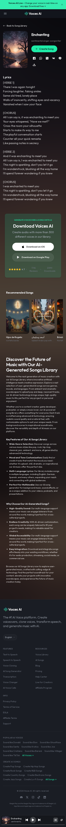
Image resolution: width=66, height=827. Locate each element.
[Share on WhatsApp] (41, 58)
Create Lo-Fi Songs (33, 779)
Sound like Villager (53, 751)
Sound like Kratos (30, 746)
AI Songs (39, 660)
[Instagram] (33, 797)
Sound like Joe (48, 746)
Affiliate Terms (10, 718)
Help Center (41, 676)
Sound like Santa (11, 746)
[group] (33, 824)
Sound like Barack (33, 751)
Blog (37, 665)
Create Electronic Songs (39, 775)
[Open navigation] (5, 13)
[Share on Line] (60, 58)
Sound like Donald (11, 742)
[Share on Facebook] (34, 58)
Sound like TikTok (11, 755)
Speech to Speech (12, 660)
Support (7, 723)
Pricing (38, 671)
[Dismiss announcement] (62, 4)
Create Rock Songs (12, 770)
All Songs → (51, 779)
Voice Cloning (10, 665)
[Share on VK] (53, 58)
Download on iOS (35, 246)
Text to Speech (10, 654)
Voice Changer (10, 682)
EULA (5, 712)
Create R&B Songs (33, 770)
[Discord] (21, 797)
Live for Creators (43, 682)
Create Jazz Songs (12, 779)
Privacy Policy (9, 701)
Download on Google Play (35, 257)
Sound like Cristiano (12, 751)
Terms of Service (11, 707)
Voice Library (41, 654)
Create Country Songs (14, 775)
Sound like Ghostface (50, 742)
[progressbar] (33, 824)
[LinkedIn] (44, 797)
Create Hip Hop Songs (34, 766)
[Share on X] (47, 58)
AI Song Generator (12, 671)
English (8, 637)
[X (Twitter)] (27, 797)
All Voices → (28, 755)
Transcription (9, 676)
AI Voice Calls (9, 687)
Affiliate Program (43, 687)
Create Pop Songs (12, 766)
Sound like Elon (30, 742)
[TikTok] (38, 797)
